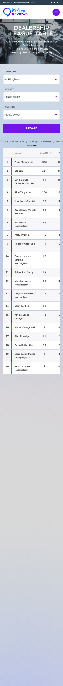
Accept (56, 2)
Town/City (10, 72)
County (9, 89)
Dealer (18, 153)
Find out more (9, 2)
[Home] (15, 12)
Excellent (45, 153)
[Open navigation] (56, 12)
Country (10, 107)
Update (31, 128)
